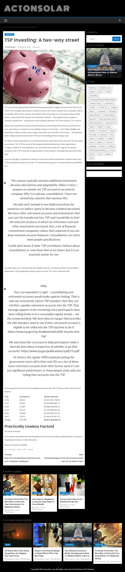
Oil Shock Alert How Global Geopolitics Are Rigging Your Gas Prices (17, 553)
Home (5, 27)
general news (111, 123)
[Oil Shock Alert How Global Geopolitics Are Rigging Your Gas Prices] (17, 535)
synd (100, 154)
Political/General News (98, 150)
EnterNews (77, 569)
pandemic (92, 146)
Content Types (95, 103)
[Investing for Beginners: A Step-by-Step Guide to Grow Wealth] (44, 485)
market (91, 138)
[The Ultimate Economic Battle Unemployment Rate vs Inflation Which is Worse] (77, 535)
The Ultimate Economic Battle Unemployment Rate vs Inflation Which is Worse (102, 72)
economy (112, 111)
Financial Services (95, 123)
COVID (92, 107)
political (112, 146)
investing (12, 449)
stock (112, 150)
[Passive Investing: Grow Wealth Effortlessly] (71, 485)
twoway (30, 449)
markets (101, 138)
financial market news (107, 119)
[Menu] (5, 20)
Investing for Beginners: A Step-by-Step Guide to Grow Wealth (43, 502)
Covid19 (113, 107)
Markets (39, 544)
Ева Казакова (11, 47)
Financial (92, 119)
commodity (93, 95)
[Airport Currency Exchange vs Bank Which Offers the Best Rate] (47, 535)
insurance (103, 131)
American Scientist (19, 445)
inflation (92, 131)
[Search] (119, 20)
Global (91, 127)
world (91, 158)
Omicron (109, 142)
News (100, 142)
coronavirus (108, 103)
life (112, 134)
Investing (9, 34)
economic (101, 111)
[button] (5, 20)
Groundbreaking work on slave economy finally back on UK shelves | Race (63, 457)
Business (92, 88)
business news (105, 88)
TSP (24, 449)
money (91, 142)
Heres (108, 127)
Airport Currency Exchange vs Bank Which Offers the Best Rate (47, 553)
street (19, 449)
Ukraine (108, 154)
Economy (92, 66)
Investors (103, 134)
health (100, 127)
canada (91, 92)
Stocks (91, 154)
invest (112, 131)
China (108, 92)
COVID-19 (103, 107)
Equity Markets (95, 115)
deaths (91, 111)
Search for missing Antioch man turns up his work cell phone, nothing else (22, 457)
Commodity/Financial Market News (102, 99)
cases (100, 92)
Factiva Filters (109, 115)
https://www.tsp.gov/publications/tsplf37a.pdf (50, 351)
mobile (110, 138)
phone (102, 146)
